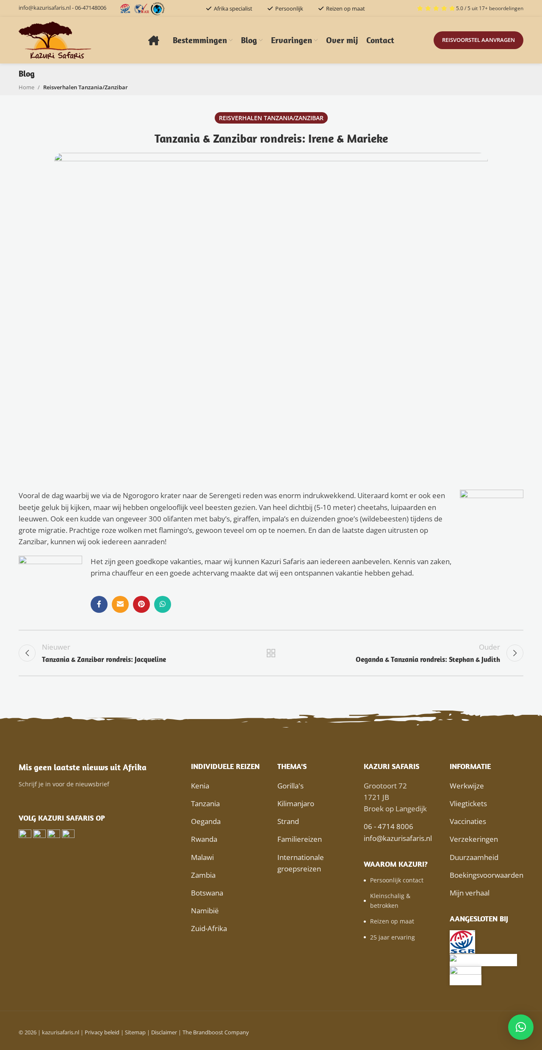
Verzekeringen (474, 839)
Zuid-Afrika (209, 928)
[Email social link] (120, 604)
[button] (521, 1027)
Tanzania (205, 803)
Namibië (205, 910)
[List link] (400, 880)
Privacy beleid (102, 1032)
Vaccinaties (468, 821)
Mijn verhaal (469, 893)
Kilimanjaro (295, 803)
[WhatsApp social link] (162, 604)
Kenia (200, 786)
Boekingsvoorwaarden (486, 875)
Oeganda (206, 821)
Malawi (202, 857)
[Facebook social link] (99, 604)
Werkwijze (467, 786)
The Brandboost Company (216, 1032)
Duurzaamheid (474, 857)
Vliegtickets (468, 803)
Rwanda (204, 839)
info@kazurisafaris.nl (45, 7)
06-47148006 (90, 7)
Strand (288, 821)
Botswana (207, 893)
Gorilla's (290, 786)
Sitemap (135, 1032)
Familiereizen (299, 839)
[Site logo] (56, 39)
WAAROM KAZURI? (396, 864)
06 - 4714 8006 (388, 826)
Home (26, 87)
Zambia (203, 875)
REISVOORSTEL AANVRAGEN (478, 40)
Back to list (271, 653)
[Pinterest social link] (141, 604)
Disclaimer (164, 1032)
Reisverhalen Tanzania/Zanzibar (85, 87)
